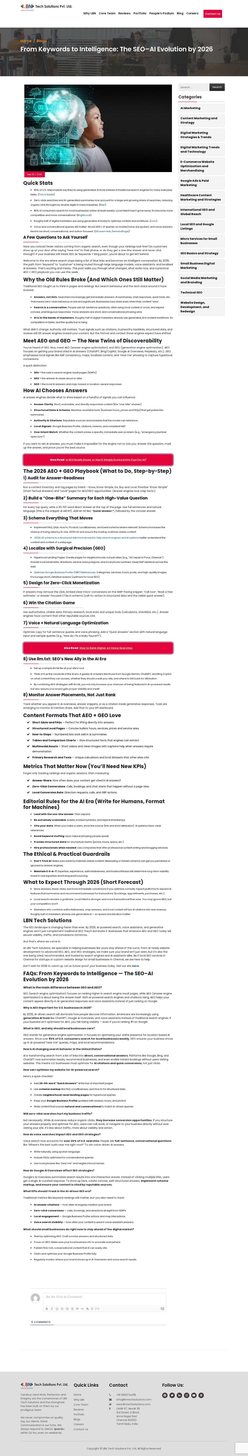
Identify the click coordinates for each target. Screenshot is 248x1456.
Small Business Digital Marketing (197, 265)
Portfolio (143, 13)
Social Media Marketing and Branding (198, 280)
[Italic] (51, 1309)
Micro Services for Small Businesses (198, 241)
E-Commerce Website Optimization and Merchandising (197, 166)
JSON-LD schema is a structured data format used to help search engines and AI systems (86, 537)
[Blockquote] (77, 1309)
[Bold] (46, 1309)
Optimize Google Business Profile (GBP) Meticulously (64, 572)
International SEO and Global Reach (197, 212)
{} (92, 1308)
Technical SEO (191, 292)
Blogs (42, 40)
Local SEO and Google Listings (197, 226)
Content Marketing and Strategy (198, 120)
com (153, 221)
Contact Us (212, 15)
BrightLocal (84, 215)
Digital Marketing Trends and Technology (199, 149)
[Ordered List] (67, 1309)
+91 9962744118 (126, 1395)
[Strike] (62, 1309)
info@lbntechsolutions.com (133, 1399)
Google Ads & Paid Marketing (194, 183)
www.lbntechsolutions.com (133, 1404)
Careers (196, 13)
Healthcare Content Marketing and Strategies (200, 197)
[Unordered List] (72, 1309)
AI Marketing (190, 108)
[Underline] (57, 1309)
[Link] (87, 1309)
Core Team (110, 13)
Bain (102, 205)
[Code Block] (82, 1309)
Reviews (128, 13)
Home (26, 40)
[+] (97, 1308)
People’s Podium (165, 13)
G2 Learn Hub (103, 231)
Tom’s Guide (46, 194)
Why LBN (93, 13)
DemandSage (120, 231)
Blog (183, 13)
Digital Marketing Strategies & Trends (195, 135)
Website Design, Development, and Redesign (194, 307)
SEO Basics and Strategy (199, 253)
